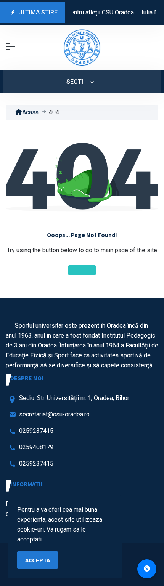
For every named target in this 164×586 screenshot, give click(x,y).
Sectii (76, 81)
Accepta (37, 560)
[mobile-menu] (10, 46)
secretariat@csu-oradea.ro (54, 414)
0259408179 (36, 447)
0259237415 (36, 430)
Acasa (30, 112)
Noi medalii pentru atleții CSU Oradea (84, 12)
